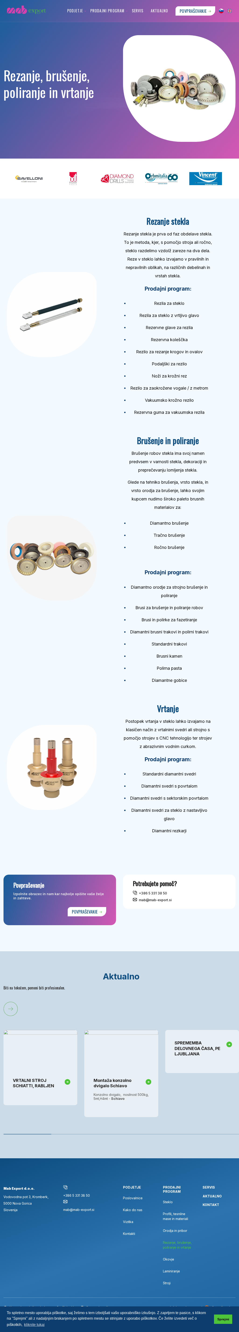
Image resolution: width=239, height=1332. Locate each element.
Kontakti (129, 1234)
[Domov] (28, 10)
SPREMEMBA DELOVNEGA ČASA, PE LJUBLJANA (197, 1048)
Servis (137, 11)
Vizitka (128, 1222)
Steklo (168, 1202)
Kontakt (211, 1205)
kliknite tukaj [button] (34, 1325)
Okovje (168, 1259)
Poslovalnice (133, 1198)
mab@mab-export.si (155, 900)
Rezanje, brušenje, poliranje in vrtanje (177, 1244)
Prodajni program (107, 11)
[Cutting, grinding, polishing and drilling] (229, 11)
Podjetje (75, 11)
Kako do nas (132, 1210)
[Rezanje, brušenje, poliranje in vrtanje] (221, 11)
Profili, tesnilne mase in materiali (175, 1216)
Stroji (167, 1283)
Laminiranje (171, 1271)
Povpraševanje (193, 11)
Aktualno (159, 11)
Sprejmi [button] (223, 1319)
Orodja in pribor (175, 1231)
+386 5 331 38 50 (153, 893)
